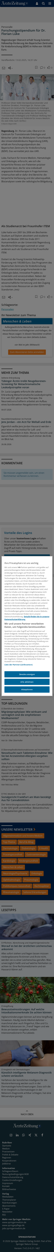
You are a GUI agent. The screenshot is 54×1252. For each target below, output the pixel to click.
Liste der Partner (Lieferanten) (18, 664)
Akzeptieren (27, 689)
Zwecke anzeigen (27, 674)
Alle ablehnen (26, 682)
